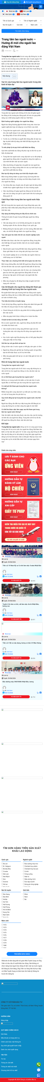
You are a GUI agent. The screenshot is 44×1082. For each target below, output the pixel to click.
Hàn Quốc (9, 14)
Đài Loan (27, 11)
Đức (4, 879)
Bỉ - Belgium (7, 866)
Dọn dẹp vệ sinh (29, 882)
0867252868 (9, 576)
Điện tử (26, 876)
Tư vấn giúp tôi (16, 580)
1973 (4, 927)
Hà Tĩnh (5, 902)
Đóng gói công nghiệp (31, 884)
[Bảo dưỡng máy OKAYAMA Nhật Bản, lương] (22, 670)
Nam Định (6, 915)
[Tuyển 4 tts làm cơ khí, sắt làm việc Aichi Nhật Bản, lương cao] (22, 593)
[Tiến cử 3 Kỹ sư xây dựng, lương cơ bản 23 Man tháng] (22, 632)
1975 (4, 932)
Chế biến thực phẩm (30, 866)
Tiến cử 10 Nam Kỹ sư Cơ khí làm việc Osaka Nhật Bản (22, 565)
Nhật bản (12, 11)
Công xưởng (28, 874)
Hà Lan (5, 884)
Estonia (5, 882)
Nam (26, 897)
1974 (4, 930)
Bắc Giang (6, 894)
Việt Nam (24, 14)
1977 (4, 938)
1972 (4, 925)
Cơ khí (26, 871)
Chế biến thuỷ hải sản (31, 869)
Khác (26, 894)
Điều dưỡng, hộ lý (30, 879)
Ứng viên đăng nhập (12, 2)
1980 (4, 945)
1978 (4, 940)
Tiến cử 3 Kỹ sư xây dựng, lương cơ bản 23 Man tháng (22, 643)
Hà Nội (5, 899)
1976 (4, 935)
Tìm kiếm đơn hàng (22, 31)
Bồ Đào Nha (7, 869)
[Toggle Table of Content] (13, 76)
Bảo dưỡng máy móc (31, 864)
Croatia (5, 871)
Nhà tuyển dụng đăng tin (33, 2)
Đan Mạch (6, 876)
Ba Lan (5, 864)
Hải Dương (6, 904)
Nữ (25, 899)
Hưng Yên (6, 912)
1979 (4, 943)
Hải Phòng (6, 907)
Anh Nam (9, 574)
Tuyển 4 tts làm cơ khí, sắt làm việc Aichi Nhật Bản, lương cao (21, 605)
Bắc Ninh (6, 897)
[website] (22, 464)
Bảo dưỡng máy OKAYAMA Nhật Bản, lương (18, 682)
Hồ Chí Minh (7, 909)
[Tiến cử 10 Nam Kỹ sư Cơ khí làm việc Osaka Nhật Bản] (22, 554)
